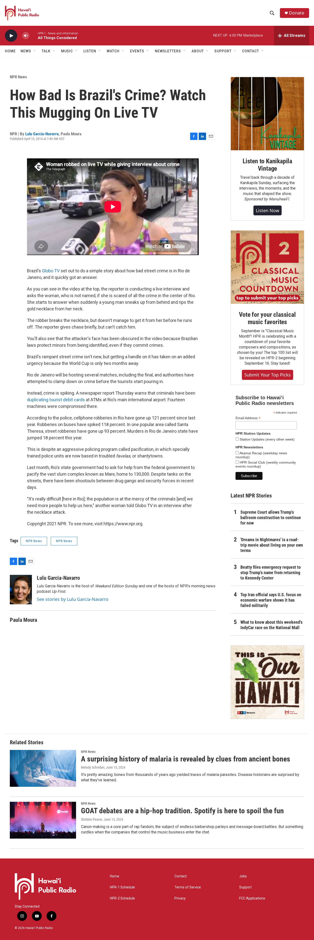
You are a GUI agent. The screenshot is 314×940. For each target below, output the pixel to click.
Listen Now (267, 210)
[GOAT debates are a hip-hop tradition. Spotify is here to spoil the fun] (43, 820)
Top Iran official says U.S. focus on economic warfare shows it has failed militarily (270, 600)
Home (10, 51)
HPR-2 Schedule (122, 898)
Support (245, 887)
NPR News (18, 76)
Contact (180, 876)
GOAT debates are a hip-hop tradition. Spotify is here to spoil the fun (182, 810)
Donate (296, 12)
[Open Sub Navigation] (35, 51)
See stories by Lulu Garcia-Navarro (72, 599)
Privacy (180, 898)
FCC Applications (252, 898)
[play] (11, 36)
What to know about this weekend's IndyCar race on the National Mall (271, 625)
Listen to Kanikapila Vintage (267, 164)
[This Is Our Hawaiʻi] (267, 682)
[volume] (26, 35)
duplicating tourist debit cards (56, 399)
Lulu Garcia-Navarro (42, 133)
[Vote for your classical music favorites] (267, 267)
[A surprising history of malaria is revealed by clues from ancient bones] (43, 768)
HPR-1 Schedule (122, 887)
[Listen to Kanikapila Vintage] (267, 113)
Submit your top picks (267, 375)
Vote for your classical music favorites (267, 318)
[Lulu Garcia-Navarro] (21, 589)
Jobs (243, 876)
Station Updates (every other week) (267, 439)
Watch (113, 51)
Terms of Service (187, 887)
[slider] (33, 35)
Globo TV (51, 270)
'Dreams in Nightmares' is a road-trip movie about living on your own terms (271, 545)
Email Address (248, 418)
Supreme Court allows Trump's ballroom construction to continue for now (270, 517)
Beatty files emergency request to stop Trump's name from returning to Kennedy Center (270, 573)
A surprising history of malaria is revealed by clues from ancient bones (185, 759)
